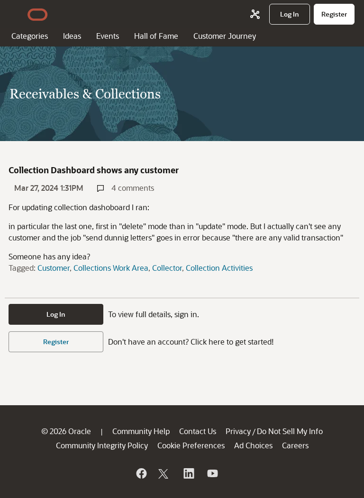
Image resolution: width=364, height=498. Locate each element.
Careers (295, 445)
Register (56, 341)
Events (107, 36)
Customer (53, 268)
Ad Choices (253, 445)
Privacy (238, 431)
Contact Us (197, 431)
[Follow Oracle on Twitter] (164, 473)
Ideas (72, 36)
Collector (167, 268)
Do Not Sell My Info (290, 431)
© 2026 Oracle (66, 431)
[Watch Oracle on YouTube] (212, 473)
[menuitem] (289, 14)
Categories (29, 36)
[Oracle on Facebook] (141, 473)
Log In (55, 314)
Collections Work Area (110, 268)
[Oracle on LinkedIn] (188, 473)
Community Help (141, 431)
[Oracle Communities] (255, 14)
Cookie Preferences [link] (191, 445)
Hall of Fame (156, 36)
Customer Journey (224, 36)
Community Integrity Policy (102, 445)
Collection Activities (219, 268)
